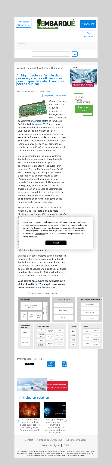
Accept (56, 243)
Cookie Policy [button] (40, 234)
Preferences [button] (33, 236)
